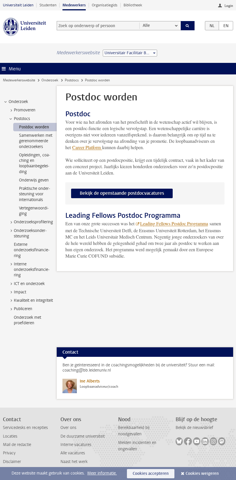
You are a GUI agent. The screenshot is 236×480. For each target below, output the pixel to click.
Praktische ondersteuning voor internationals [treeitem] (34, 194)
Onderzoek (49, 80)
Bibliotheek (132, 5)
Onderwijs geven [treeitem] (34, 180)
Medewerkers (74, 5)
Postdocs (72, 80)
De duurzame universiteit (82, 436)
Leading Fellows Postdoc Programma (174, 223)
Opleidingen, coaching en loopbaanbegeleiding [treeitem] (34, 163)
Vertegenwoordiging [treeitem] (34, 210)
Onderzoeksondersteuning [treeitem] (30, 233)
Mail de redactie (17, 444)
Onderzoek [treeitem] (18, 101)
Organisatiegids (104, 5)
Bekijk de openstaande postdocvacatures (122, 193)
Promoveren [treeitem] (24, 110)
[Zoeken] (188, 25)
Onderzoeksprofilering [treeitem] (33, 222)
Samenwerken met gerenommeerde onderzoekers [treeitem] (35, 141)
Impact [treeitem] (20, 292)
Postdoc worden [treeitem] (34, 127)
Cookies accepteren (151, 473)
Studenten (47, 5)
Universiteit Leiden (18, 5)
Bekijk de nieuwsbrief (194, 427)
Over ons (68, 427)
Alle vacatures (72, 453)
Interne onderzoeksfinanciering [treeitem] (32, 269)
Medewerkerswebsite (19, 80)
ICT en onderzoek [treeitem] (29, 283)
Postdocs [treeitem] (22, 118)
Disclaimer (12, 461)
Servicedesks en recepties (25, 427)
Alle (146, 25)
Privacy (9, 453)
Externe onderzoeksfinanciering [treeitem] (32, 250)
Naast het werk (73, 461)
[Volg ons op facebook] (188, 441)
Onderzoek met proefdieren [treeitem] (27, 320)
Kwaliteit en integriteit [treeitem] (33, 300)
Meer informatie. (102, 473)
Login (228, 5)
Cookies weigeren (202, 473)
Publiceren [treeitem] (23, 309)
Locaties (10, 436)
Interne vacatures (75, 444)
